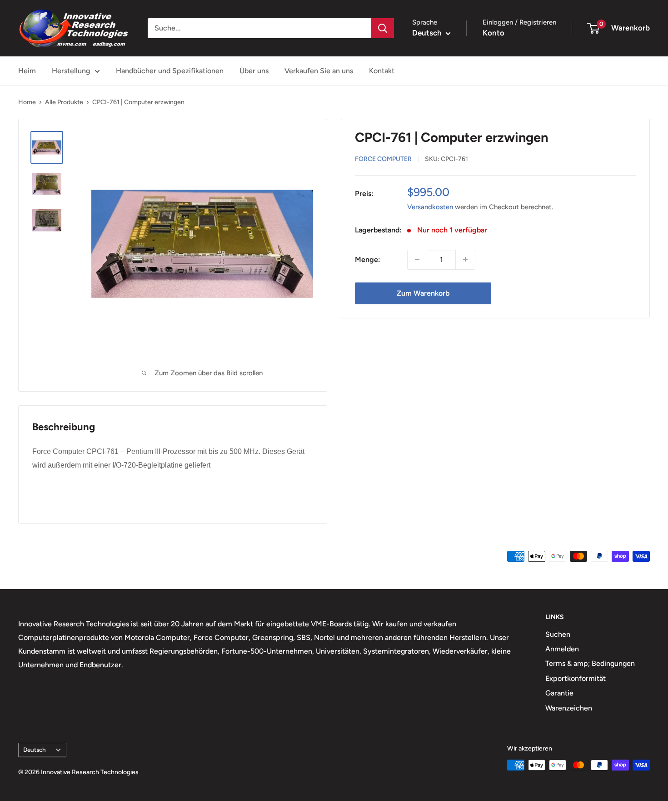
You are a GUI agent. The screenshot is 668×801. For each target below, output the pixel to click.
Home (27, 102)
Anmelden (562, 649)
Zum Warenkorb (423, 292)
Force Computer (383, 158)
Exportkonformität (575, 678)
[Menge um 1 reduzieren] (417, 259)
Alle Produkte (64, 102)
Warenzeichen (568, 708)
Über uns (254, 70)
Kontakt (381, 70)
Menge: (367, 259)
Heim (27, 70)
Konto (493, 32)
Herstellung (71, 70)
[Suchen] (382, 28)
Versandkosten (430, 206)
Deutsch (34, 749)
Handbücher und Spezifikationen (170, 70)
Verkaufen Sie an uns (318, 70)
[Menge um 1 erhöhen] (465, 259)
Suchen (557, 634)
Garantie (559, 693)
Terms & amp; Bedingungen (590, 663)
